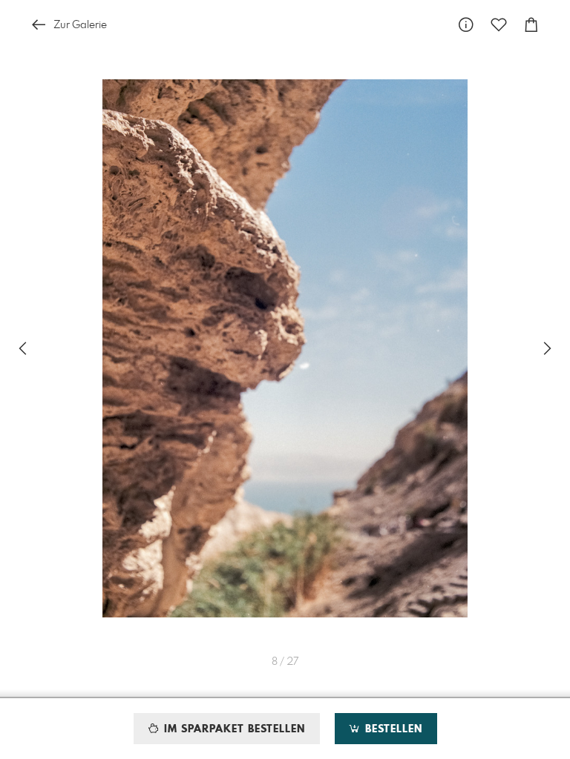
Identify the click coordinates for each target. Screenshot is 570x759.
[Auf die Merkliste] (499, 25)
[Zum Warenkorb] (531, 25)
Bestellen (391, 729)
